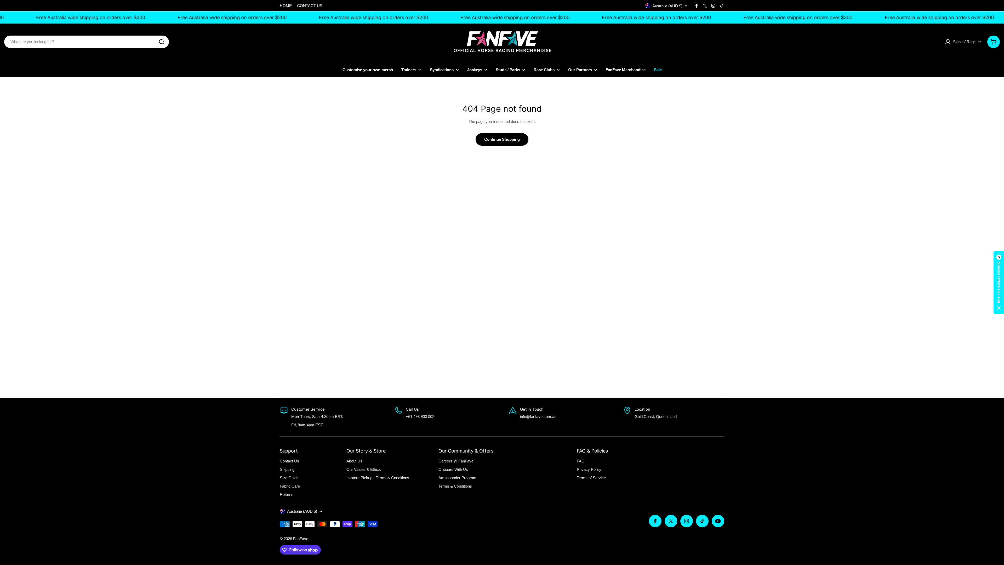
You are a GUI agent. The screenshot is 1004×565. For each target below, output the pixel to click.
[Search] (161, 42)
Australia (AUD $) (667, 6)
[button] (999, 282)
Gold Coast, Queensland (656, 416)
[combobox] (86, 42)
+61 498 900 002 (420, 416)
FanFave (300, 538)
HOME (286, 5)
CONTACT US (309, 5)
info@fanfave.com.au (538, 416)
